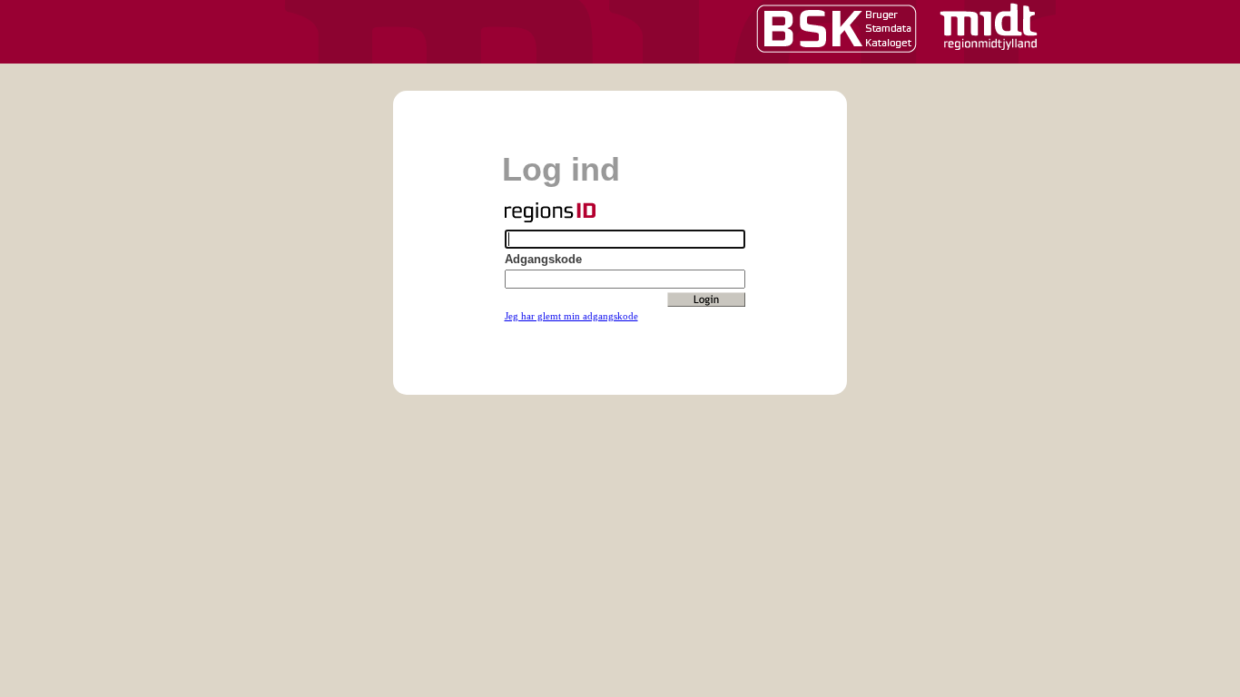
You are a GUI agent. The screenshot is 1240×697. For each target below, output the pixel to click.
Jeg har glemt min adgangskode (571, 315)
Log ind (561, 169)
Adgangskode (543, 259)
